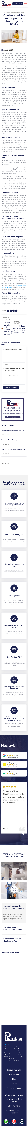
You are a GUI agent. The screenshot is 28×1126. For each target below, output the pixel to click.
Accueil (12, 10)
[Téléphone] (14, 1121)
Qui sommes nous (14, 1088)
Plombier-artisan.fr (11, 1045)
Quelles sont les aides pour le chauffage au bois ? (8, 328)
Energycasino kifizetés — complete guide (13, 449)
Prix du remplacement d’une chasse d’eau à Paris (19, 329)
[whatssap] (6, 1121)
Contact (14, 1084)
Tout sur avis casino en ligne (9, 459)
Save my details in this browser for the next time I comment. (14, 369)
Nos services (14, 1075)
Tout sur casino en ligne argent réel (11, 440)
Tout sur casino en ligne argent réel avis (12, 430)
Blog (16, 10)
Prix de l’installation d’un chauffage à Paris (13, 974)
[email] (22, 1121)
